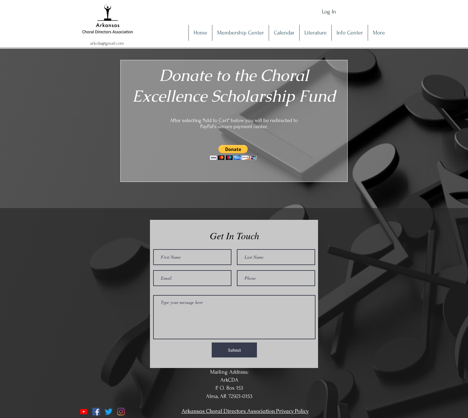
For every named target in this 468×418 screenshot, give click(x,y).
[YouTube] (84, 411)
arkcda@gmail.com (107, 43)
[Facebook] (96, 411)
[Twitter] (108, 411)
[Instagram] (121, 411)
